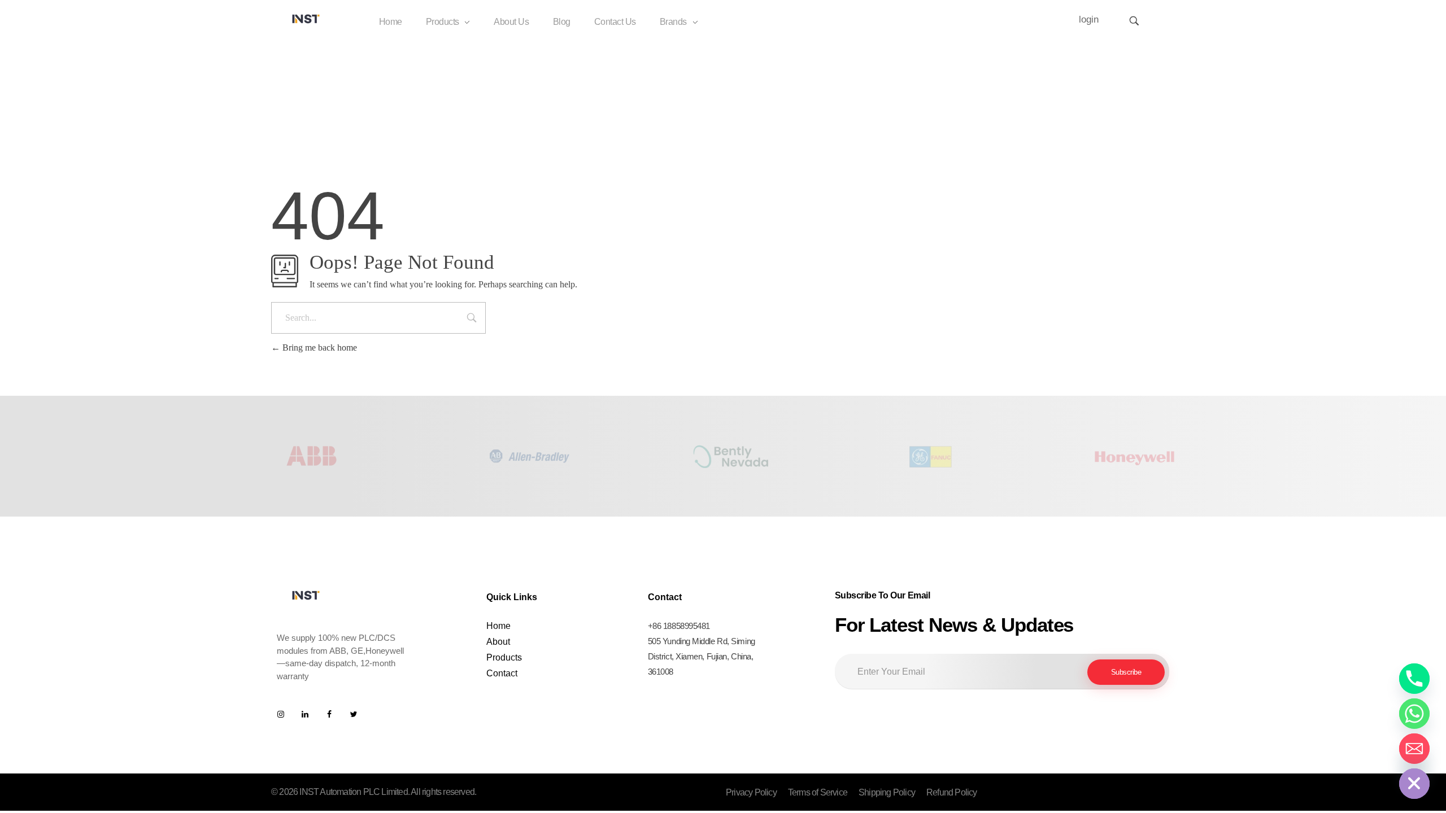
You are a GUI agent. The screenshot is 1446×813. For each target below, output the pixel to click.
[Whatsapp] (1414, 713)
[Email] (1414, 748)
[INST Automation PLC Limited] (306, 19)
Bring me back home (318, 347)
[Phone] (1414, 678)
